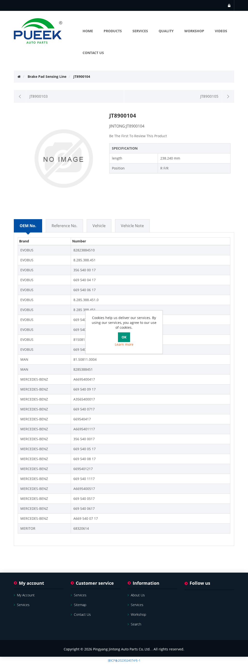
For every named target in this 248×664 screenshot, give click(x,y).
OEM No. (28, 225)
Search (136, 624)
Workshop (138, 614)
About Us (138, 595)
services (23, 604)
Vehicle (99, 225)
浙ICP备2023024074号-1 (124, 660)
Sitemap (80, 604)
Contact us (82, 614)
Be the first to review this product (138, 136)
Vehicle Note (132, 225)
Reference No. (64, 225)
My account (26, 595)
